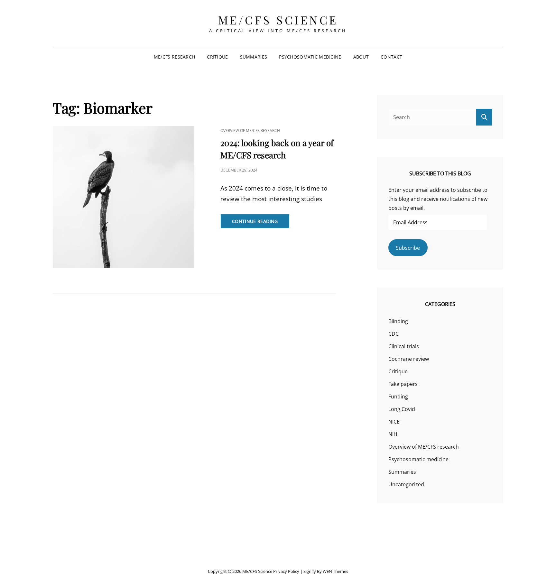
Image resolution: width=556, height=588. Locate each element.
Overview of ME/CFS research (250, 130)
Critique (217, 57)
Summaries (253, 57)
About (361, 57)
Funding (398, 396)
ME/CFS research (174, 57)
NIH (392, 434)
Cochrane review (408, 358)
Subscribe (408, 247)
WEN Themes (335, 571)
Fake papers (403, 383)
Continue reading (261, 223)
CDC (393, 333)
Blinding (398, 321)
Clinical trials (403, 346)
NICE (394, 421)
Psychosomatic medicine (310, 57)
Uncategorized (406, 484)
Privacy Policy (286, 571)
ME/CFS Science (278, 19)
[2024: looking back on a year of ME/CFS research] (123, 197)
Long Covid (401, 409)
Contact (391, 57)
